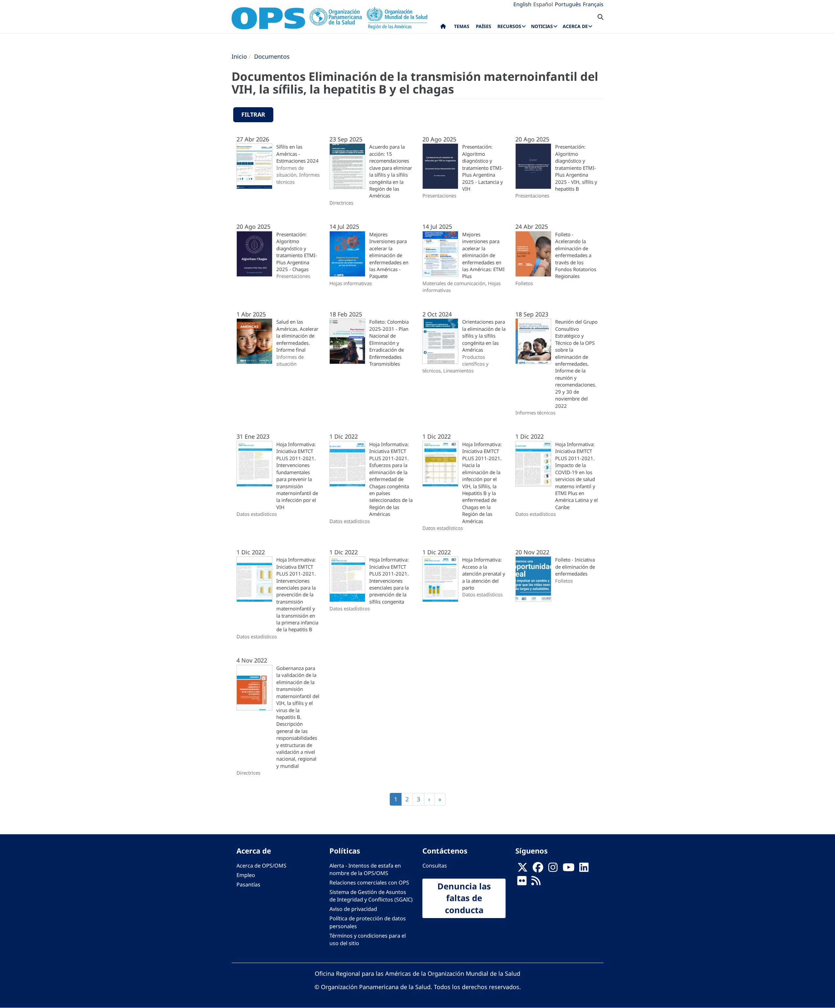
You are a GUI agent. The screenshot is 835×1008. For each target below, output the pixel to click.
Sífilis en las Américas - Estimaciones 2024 (297, 153)
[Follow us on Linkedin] (583, 869)
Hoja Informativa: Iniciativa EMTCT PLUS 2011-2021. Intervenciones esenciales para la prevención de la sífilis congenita (389, 580)
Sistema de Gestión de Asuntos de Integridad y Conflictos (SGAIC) (371, 895)
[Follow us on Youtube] (568, 869)
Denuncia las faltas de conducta (464, 898)
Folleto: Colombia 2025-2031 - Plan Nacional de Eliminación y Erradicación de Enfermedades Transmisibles (389, 342)
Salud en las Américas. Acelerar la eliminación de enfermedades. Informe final (297, 335)
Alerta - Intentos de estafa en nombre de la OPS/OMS (365, 869)
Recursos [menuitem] (509, 26)
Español (543, 4)
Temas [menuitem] (461, 26)
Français (593, 4)
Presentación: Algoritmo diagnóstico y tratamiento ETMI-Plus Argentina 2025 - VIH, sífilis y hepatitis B (576, 167)
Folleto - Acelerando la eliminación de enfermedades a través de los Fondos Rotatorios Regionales (575, 255)
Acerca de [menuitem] (575, 26)
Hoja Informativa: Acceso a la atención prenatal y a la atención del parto (483, 573)
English (522, 4)
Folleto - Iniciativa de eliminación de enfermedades (575, 566)
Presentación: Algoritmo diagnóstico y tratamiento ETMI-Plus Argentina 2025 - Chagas (296, 251)
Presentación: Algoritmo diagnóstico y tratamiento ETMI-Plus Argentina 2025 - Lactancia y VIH (482, 167)
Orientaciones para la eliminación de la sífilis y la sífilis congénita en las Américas (484, 335)
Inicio (239, 56)
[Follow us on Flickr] (521, 882)
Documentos (272, 56)
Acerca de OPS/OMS (261, 865)
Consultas (434, 865)
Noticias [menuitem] (542, 26)
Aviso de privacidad (353, 909)
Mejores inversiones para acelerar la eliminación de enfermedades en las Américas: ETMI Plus (483, 255)
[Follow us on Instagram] (552, 869)
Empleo (245, 875)
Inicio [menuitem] (443, 28)
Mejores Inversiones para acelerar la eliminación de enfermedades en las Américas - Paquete (388, 255)
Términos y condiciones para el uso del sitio (367, 939)
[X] (522, 869)
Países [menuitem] (483, 26)
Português (568, 4)
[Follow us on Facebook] (538, 869)
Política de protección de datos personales (367, 922)
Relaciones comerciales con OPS (369, 882)
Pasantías (248, 884)
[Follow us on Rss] (535, 882)
